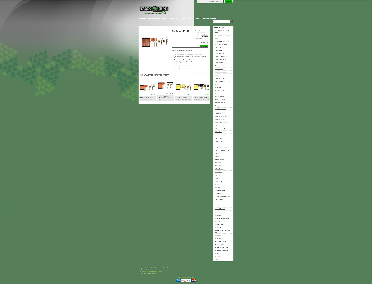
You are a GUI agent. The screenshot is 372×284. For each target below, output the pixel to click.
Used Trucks (218, 235)
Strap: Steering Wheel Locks (222, 196)
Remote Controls (219, 159)
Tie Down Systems (220, 203)
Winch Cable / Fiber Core (221, 250)
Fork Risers (218, 87)
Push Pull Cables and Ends (222, 150)
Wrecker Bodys (154, 18)
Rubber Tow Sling (219, 169)
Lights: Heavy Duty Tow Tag (222, 122)
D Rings (217, 75)
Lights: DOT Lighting (220, 119)
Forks (216, 93)
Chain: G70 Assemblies (221, 56)
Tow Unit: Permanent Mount (222, 218)
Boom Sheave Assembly (221, 44)
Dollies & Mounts (219, 78)
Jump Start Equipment (220, 109)
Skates (216, 178)
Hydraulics (217, 106)
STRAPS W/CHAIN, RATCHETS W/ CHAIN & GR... (164, 98)
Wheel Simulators (219, 244)
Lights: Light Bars (219, 126)
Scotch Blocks (218, 172)
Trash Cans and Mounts (221, 221)
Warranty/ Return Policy (180, 18)
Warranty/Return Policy (148, 269)
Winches (217, 253)
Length (198, 36)
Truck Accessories (219, 224)
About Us (162, 267)
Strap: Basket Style (220, 190)
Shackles (217, 175)
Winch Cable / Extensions (221, 247)
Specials (217, 184)
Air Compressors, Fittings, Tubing (223, 35)
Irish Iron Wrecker (148, 271)
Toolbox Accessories (220, 212)
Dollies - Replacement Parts (222, 81)
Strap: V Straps (219, 199)
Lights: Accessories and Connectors (221, 112)
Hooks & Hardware (220, 99)
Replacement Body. (220, 162)
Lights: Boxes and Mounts (221, 116)
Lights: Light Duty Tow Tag (222, 129)
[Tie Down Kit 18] (155, 42)
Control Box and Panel (221, 72)
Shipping (165, 18)
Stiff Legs (217, 187)
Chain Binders (218, 50)
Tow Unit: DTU (218, 215)
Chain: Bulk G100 (219, 53)
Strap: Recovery (219, 193)
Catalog (147, 267)
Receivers (217, 156)
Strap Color (199, 38)
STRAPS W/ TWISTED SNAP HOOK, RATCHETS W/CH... (183, 98)
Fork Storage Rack (220, 90)
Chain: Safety (218, 66)
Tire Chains (218, 206)
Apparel (217, 38)
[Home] (154, 13)
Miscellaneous (218, 141)
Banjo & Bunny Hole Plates (222, 41)
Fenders (217, 84)
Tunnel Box (218, 227)
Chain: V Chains (219, 69)
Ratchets (217, 153)
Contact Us (197, 18)
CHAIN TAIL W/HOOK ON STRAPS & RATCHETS (146, 98)
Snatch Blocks (218, 181)
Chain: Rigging (219, 62)
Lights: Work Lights (220, 135)
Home (141, 267)
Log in (200, 1)
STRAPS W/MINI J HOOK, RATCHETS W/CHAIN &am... (201, 98)
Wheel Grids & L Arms (220, 241)
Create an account (209, 1)
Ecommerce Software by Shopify (148, 273)
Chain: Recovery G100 (221, 59)
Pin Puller (217, 144)
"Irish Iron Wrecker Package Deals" (222, 31)
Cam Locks (218, 47)
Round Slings (218, 165)
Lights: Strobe (218, 132)
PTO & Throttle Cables (220, 147)
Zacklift (216, 259)
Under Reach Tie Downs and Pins (222, 231)
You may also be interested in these (154, 75)
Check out (228, 1)
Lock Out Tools (219, 138)
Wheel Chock (218, 238)
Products (142, 18)
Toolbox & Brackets (220, 209)
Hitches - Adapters (219, 96)
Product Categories (219, 28)
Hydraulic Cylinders (220, 102)
